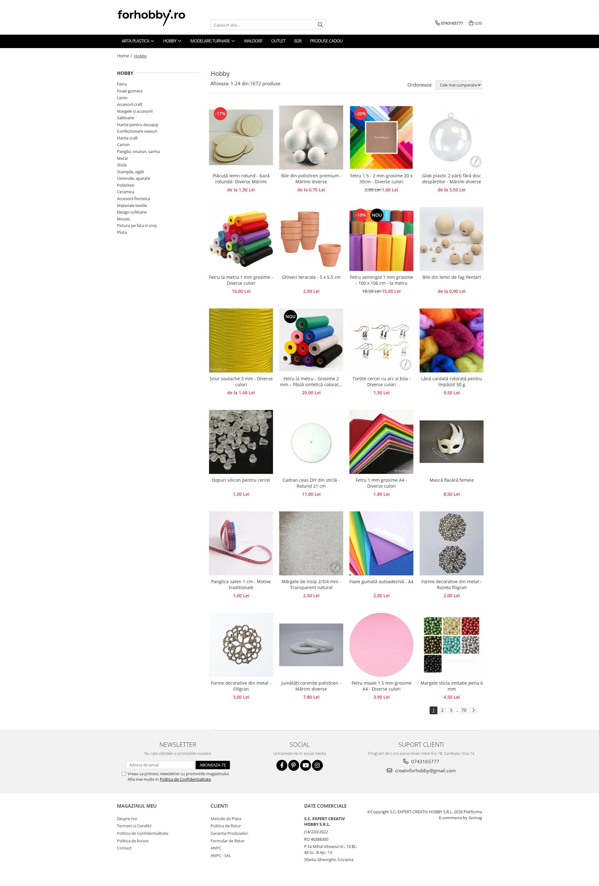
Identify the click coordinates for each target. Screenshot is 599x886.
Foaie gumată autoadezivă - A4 (381, 581)
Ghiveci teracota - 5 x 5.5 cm (311, 277)
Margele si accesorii (135, 111)
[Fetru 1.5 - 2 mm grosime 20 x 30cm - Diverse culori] (381, 138)
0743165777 (424, 761)
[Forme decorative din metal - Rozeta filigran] (452, 543)
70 (463, 710)
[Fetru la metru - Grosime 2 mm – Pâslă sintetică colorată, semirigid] (311, 340)
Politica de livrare (133, 841)
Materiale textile (132, 205)
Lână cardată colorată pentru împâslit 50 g (451, 381)
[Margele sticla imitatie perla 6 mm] (452, 645)
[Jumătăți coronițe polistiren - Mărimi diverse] (311, 645)
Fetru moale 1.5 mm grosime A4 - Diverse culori (382, 686)
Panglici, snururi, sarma (138, 151)
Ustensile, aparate (133, 178)
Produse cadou (326, 41)
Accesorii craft (130, 104)
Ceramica (125, 191)
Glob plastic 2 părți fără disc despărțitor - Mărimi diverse (451, 179)
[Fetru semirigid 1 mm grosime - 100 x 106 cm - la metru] (381, 239)
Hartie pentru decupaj (137, 124)
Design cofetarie (132, 212)
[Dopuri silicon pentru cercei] (241, 442)
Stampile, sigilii (130, 172)
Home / (125, 56)
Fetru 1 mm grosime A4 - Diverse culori (381, 483)
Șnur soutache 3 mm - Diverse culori (241, 381)
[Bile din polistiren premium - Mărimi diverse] (311, 138)
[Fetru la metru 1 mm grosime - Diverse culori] (241, 239)
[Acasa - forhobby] (157, 17)
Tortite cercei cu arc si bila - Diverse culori (382, 381)
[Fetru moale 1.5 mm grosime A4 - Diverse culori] (381, 645)
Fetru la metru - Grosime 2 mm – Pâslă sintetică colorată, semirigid (311, 382)
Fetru (122, 84)
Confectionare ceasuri (137, 131)
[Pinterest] (293, 765)
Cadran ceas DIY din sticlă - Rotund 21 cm (311, 483)
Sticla (122, 165)
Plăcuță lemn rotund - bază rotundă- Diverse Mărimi (241, 179)
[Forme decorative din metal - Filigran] (241, 645)
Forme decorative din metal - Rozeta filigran (451, 584)
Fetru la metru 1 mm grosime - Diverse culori (241, 280)
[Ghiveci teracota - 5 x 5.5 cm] (311, 239)
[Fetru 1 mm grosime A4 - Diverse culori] (381, 442)
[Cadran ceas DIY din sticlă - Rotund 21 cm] (311, 442)
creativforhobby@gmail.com (425, 770)
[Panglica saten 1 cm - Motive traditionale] (241, 543)
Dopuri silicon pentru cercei (241, 480)
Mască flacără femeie (452, 480)
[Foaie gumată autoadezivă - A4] (381, 543)
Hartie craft (127, 138)
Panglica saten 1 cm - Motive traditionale (241, 584)
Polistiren (125, 185)
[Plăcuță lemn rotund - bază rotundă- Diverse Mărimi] (241, 138)
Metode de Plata (226, 818)
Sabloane (125, 118)
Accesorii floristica (133, 198)
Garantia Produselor (229, 833)
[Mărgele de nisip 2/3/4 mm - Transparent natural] (311, 543)
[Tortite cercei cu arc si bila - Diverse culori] (381, 340)
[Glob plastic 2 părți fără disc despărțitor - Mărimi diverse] (452, 138)
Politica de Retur (226, 826)
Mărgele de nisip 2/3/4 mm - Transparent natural (311, 584)
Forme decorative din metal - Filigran (241, 686)
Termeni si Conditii (134, 826)
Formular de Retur (228, 841)
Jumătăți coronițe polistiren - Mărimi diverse (311, 686)
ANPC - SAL (221, 855)
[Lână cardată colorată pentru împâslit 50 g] (452, 340)
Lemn (122, 98)
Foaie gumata (129, 91)
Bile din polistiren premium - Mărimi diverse (311, 179)
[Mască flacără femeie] (452, 442)
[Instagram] (317, 765)
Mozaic (123, 219)
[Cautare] (320, 25)
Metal (122, 158)
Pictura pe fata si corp (137, 225)
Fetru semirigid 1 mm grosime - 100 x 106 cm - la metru (381, 280)
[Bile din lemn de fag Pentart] (452, 239)
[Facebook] (281, 765)
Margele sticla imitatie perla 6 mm (452, 686)
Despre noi (127, 818)
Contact (124, 848)
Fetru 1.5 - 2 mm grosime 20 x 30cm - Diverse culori (381, 179)
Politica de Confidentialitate (185, 779)
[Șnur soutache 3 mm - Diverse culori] (241, 340)
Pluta (122, 232)
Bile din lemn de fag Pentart (451, 277)
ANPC (216, 848)
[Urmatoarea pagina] (473, 710)
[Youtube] (305, 765)
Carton (123, 144)
